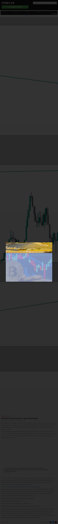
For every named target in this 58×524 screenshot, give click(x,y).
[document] (29, 262)
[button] (50, 244)
